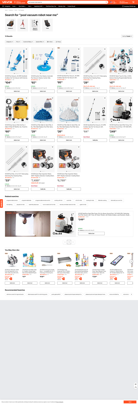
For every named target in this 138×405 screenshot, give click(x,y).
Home (6, 10)
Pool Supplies (21, 10)
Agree (130, 402)
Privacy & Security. (59, 402)
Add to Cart (17, 91)
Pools (16, 10)
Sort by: (124, 36)
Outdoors (11, 10)
